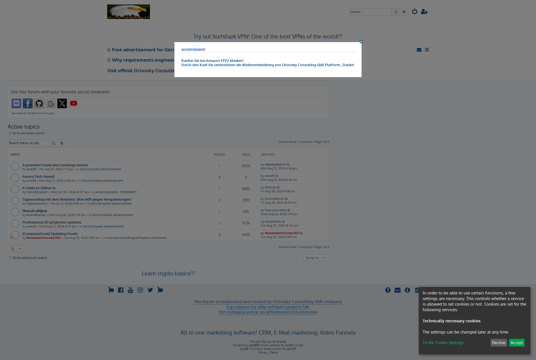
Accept (517, 342)
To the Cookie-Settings (443, 342)
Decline (499, 342)
